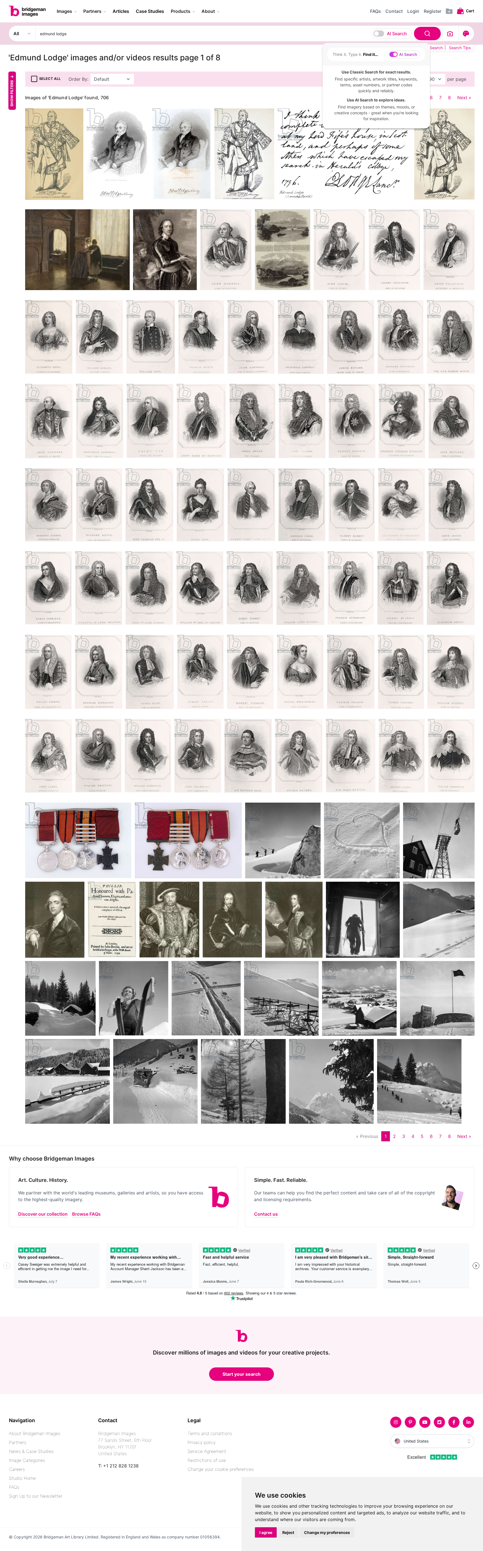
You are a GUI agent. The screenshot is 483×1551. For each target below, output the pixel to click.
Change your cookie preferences (221, 1469)
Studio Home (22, 1478)
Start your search (241, 1374)
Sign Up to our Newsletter (35, 1496)
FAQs (14, 1487)
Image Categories (27, 1460)
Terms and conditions (210, 1433)
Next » (464, 97)
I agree (265, 1532)
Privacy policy (202, 1442)
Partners (17, 1442)
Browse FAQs (86, 1214)
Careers (17, 1469)
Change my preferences (327, 1532)
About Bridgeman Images (34, 1433)
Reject (288, 1532)
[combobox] (238, 33)
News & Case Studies (31, 1451)
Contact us (266, 1214)
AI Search (397, 33)
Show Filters (12, 93)
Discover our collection (43, 1214)
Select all (50, 79)
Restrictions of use (207, 1460)
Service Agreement (207, 1451)
